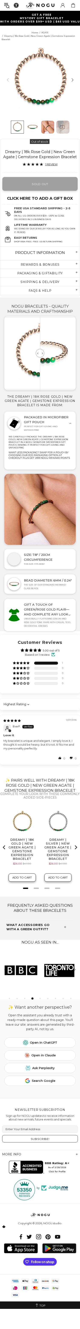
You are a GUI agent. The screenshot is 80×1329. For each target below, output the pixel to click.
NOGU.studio (40, 5)
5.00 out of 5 (51, 650)
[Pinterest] (48, 1237)
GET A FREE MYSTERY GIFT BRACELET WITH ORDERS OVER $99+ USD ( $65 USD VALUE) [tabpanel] (40, 18)
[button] (21, 663)
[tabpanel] (21, 970)
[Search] (6, 5)
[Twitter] (29, 1237)
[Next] (72, 80)
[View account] (62, 5)
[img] (12, 720)
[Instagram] (38, 1237)
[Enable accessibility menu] (16, 5)
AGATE (45, 32)
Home (35, 32)
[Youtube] (57, 1237)
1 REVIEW (51, 164)
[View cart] (73, 5)
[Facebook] (21, 1237)
